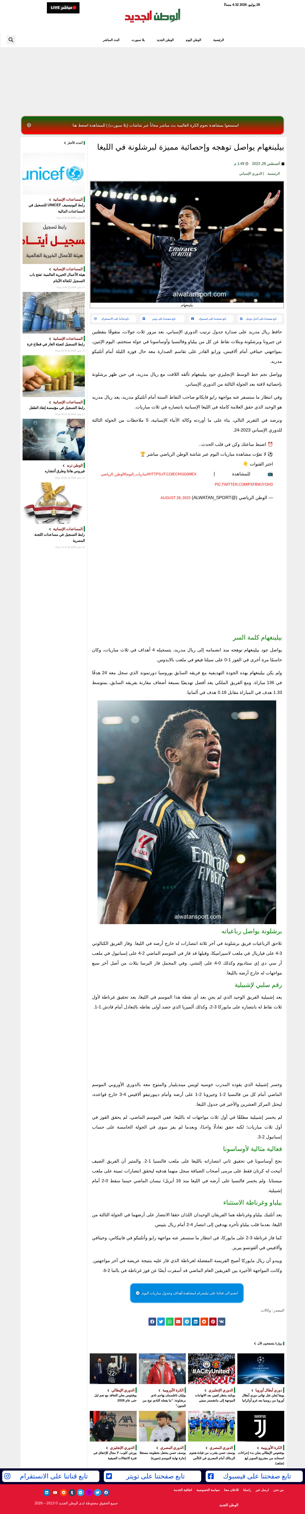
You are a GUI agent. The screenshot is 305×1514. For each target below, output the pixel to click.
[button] (152, 125)
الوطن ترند (75, 465)
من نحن (278, 1490)
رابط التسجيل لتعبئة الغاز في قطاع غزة (56, 344)
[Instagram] (89, 1492)
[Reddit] (63, 1492)
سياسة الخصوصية (208, 1490)
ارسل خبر (262, 1490)
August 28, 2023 (175, 498)
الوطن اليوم (193, 40)
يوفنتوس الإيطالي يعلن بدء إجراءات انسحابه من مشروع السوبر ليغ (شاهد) (261, 1458)
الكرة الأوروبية (173, 1390)
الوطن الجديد (165, 40)
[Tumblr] (72, 1492)
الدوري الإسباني (250, 173)
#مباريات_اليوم (137, 474)
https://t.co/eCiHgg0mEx (172, 474)
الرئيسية (218, 40)
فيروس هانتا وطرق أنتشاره (65, 471)
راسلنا (247, 1490)
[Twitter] (97, 1492)
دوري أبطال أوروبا (268, 1390)
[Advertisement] (152, 80)
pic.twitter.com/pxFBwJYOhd (244, 484)
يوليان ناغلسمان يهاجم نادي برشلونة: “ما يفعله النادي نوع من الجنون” (164, 1400)
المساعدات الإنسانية (68, 199)
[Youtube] (55, 1492)
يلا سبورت (138, 40)
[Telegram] (80, 1492)
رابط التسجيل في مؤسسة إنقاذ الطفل (57, 408)
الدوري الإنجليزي (221, 1390)
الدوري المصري (221, 1447)
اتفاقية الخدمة (183, 1490)
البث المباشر (111, 40)
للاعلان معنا (231, 1490)
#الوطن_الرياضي (113, 474)
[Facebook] (106, 1492)
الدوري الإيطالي (122, 1390)
